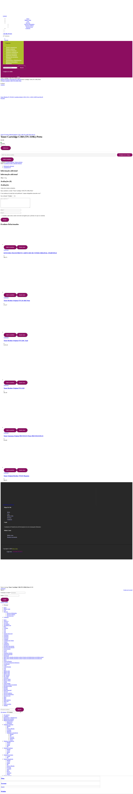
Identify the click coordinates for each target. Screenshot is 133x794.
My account (6, 675)
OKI (8, 770)
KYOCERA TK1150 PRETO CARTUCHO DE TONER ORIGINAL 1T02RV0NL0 (30, 253)
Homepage (6, 655)
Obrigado (6, 678)
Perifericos (9, 723)
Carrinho (6, 628)
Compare (6, 639)
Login (4, 599)
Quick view (22, 247)
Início (5, 620)
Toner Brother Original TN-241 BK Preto (17, 300)
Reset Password (7, 690)
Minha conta (7, 671)
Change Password (8, 633)
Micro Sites (15, 548)
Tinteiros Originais (8, 748)
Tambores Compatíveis (12, 732)
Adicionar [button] (6, 250)
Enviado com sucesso (9, 646)
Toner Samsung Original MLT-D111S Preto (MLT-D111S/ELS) (23, 436)
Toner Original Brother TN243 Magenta (16, 476)
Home (2, 79)
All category (7, 715)
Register (6, 687)
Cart (5, 629)
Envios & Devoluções (19, 527)
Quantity (3, 143)
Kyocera (12, 737)
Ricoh (8, 771)
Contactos (6, 617)
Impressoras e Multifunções (10, 717)
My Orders (6, 676)
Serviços (6, 611)
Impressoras (10, 721)
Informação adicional (9, 166)
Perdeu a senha (4, 602)
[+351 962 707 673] (4, 31)
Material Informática (9, 720)
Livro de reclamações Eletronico (33, 527)
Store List (6, 701)
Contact (5, 642)
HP (7, 727)
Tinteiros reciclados (8, 755)
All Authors (6, 624)
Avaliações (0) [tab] (6, 181)
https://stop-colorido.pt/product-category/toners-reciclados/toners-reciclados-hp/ (23, 658)
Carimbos (6, 716)
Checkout (6, 635)
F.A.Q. (5, 650)
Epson (8, 745)
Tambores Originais (8, 724)
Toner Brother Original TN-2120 (14, 388)
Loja (5, 79)
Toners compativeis (8, 759)
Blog (5, 626)
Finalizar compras (8, 653)
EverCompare (7, 649)
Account (3, 783)
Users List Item (7, 704)
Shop (2, 778)
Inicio (5, 607)
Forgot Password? (8, 654)
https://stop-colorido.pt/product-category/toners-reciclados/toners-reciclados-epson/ (24, 657)
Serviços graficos (11, 614)
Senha (3, 595)
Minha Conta (7, 609)
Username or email (6, 592)
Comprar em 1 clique (124, 155)
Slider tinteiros (7, 700)
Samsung (9, 731)
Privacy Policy (7, 679)
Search (22, 67)
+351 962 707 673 (7, 33)
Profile (5, 682)
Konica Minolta (17, 79)
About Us (6, 621)
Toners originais (10, 79)
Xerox (11, 739)
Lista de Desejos (8, 661)
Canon (8, 744)
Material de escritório (9, 719)
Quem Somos (7, 683)
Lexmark (9, 730)
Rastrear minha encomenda (10, 684)
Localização (7, 664)
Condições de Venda (9, 527)
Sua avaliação (4, 196)
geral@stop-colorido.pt (8, 504)
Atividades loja (7, 625)
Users (5, 702)
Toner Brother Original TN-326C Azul (16, 340)
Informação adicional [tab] (9, 171)
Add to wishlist (7, 159)
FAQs (5, 651)
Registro (6, 689)
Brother (8, 726)
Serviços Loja (10, 616)
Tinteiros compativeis (9, 741)
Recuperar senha (8, 686)
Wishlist (3, 791)
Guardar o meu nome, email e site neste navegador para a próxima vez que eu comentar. (23, 215)
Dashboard (6, 644)
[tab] (68, 166)
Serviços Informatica (12, 613)
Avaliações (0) (7, 167)
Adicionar (5, 148)
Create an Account (127, 590)
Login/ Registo (7, 666)
